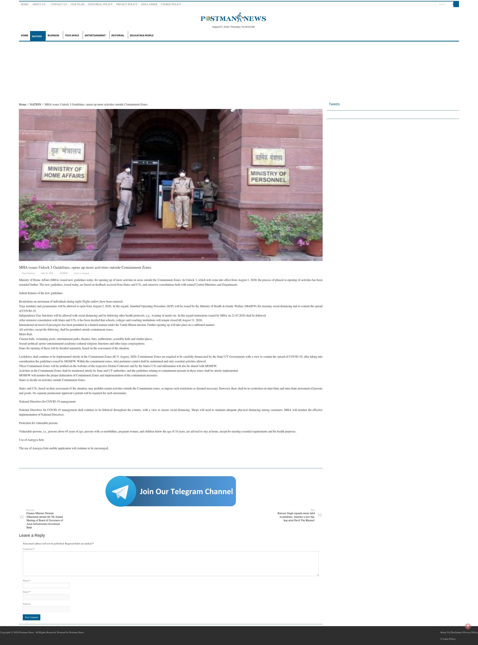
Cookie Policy (171, 4)
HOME (24, 35)
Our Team (77, 4)
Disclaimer (149, 4)
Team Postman (28, 273)
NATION (37, 36)
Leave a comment (81, 273)
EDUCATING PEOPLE (141, 35)
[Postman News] (230, 17)
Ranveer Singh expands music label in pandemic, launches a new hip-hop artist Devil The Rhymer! (296, 515)
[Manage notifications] (468, 626)
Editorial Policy (100, 4)
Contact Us (59, 4)
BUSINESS (53, 35)
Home (25, 4)
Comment (29, 549)
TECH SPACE (72, 35)
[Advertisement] (239, 69)
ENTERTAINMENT (95, 35)
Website (27, 604)
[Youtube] (429, 4)
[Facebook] (420, 4)
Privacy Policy (126, 4)
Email (27, 591)
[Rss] (415, 4)
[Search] (456, 4)
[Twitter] (424, 4)
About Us (38, 4)
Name (26, 580)
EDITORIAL (117, 35)
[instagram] (433, 4)
